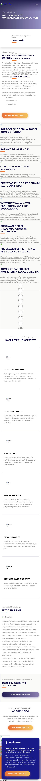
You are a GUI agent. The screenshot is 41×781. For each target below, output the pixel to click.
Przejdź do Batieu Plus (17, 774)
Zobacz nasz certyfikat (20, 694)
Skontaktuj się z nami (20, 728)
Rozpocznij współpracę (15, 115)
